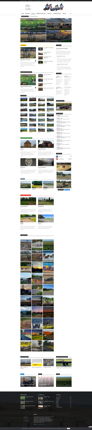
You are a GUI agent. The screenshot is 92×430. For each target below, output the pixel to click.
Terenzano (48, 111)
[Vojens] (32, 99)
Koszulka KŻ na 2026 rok (47, 367)
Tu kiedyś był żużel (40, 204)
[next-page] (22, 68)
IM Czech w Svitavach (25, 59)
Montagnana (41, 206)
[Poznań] (23, 99)
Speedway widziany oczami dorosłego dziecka (44, 385)
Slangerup (63, 137)
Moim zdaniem (23, 26)
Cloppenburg (22, 106)
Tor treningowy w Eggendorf (24, 189)
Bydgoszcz (48, 132)
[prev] (68, 16)
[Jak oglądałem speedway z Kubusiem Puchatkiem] (64, 363)
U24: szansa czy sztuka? (47, 74)
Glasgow (21, 111)
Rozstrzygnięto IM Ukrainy (33, 16)
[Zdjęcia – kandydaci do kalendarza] (25, 362)
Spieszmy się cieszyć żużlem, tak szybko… (27, 385)
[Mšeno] (28, 218)
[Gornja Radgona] (28, 201)
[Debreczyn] (32, 119)
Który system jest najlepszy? (48, 83)
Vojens (30, 101)
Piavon (39, 223)
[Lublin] (41, 119)
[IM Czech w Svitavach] (33, 36)
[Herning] (41, 109)
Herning (39, 111)
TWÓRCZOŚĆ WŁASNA (24, 356)
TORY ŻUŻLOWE (23, 95)
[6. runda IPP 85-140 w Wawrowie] (40, 49)
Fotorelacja (23, 39)
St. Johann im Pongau (32, 111)
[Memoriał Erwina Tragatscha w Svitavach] (40, 62)
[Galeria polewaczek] (64, 107)
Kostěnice (33, 189)
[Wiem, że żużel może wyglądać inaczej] (64, 381)
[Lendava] (23, 114)
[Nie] (90, 428)
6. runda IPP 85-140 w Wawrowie (49, 47)
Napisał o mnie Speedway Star (36, 367)
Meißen (39, 106)
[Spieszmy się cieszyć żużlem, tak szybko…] (28, 381)
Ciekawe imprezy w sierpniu (61, 56)
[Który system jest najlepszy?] (40, 84)
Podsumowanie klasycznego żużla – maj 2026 (59, 88)
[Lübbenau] (32, 104)
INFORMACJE (59, 45)
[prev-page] (21, 68)
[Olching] (41, 130)
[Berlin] (23, 119)
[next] (70, 16)
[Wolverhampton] (50, 114)
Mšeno (21, 223)
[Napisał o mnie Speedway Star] (37, 362)
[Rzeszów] (32, 114)
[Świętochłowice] (41, 125)
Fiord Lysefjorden (42, 167)
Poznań (21, 101)
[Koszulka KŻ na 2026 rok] (48, 362)
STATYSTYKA (59, 73)
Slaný (47, 106)
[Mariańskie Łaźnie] (23, 125)
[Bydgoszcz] (50, 130)
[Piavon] (46, 218)
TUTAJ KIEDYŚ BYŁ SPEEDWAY (25, 195)
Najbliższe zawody (59, 113)
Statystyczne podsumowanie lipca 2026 (59, 77)
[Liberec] (50, 99)
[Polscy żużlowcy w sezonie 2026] (40, 89)
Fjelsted (61, 141)
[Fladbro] (23, 130)
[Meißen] (41, 104)
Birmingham (30, 132)
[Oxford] (28, 144)
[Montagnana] (46, 201)
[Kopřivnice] (28, 162)
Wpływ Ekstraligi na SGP (25, 86)
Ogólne (22, 187)
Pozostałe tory (34, 187)
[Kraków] (41, 114)
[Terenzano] (50, 109)
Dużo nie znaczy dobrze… (67, 87)
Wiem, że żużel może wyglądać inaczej (64, 385)
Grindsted (58, 145)
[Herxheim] (41, 99)
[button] (70, 13)
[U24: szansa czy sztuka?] (59, 24)
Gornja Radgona (23, 206)
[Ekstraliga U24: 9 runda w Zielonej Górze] (40, 58)
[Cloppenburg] (23, 104)
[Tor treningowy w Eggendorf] (25, 184)
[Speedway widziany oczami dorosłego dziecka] (46, 381)
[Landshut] (32, 125)
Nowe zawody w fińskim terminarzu (62, 64)
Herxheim (39, 101)
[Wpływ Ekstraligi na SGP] (33, 24)
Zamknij (68, 428)
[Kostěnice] (37, 184)
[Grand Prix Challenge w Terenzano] (40, 53)
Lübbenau (30, 106)
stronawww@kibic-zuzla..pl (41, 424)
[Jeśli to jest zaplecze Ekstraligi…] (59, 36)
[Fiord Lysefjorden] (46, 162)
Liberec (48, 101)
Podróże (22, 147)
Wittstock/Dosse (42, 149)
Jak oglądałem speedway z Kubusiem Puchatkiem (63, 367)
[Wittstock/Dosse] (46, 144)
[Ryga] (50, 119)
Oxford (21, 149)
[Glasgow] (23, 109)
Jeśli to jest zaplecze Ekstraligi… (30, 405)
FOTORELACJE (23, 45)
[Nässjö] (50, 125)
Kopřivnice (22, 167)
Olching (39, 132)
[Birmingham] (32, 130)
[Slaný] (50, 104)
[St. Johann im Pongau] (32, 109)
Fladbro (21, 132)
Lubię (71, 156)
